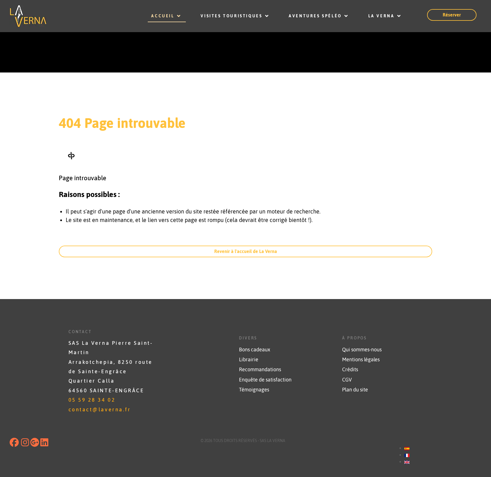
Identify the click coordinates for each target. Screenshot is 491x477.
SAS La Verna (272, 440)
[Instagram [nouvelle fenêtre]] (25, 444)
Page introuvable (82, 178)
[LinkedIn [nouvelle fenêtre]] (44, 444)
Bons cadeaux (254, 349)
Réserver (452, 14)
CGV (347, 380)
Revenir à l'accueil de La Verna (245, 251)
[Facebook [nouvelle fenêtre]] (15, 444)
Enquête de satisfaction (265, 380)
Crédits (350, 369)
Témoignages (254, 390)
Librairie (248, 359)
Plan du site (355, 390)
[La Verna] (61, 16)
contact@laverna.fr (99, 409)
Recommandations (260, 369)
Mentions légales (361, 359)
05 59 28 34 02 (91, 400)
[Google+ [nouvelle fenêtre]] (34, 444)
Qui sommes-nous (362, 349)
